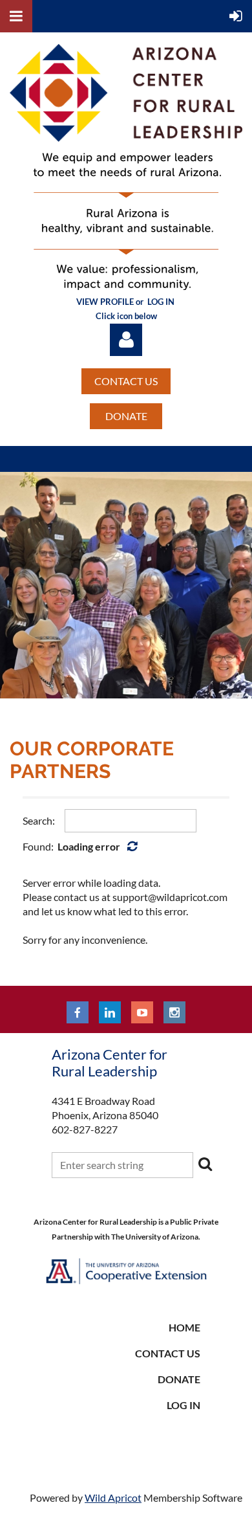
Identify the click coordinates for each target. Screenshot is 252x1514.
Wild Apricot (113, 1497)
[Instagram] (174, 1012)
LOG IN (183, 1405)
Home (184, 1327)
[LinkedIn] (110, 1012)
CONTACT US (126, 381)
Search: (39, 820)
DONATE (126, 416)
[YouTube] (142, 1012)
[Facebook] (78, 1012)
